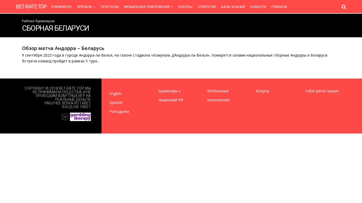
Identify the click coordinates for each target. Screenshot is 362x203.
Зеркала (84, 6)
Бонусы (186, 6)
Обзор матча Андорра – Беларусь (63, 48)
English (115, 93)
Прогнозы (110, 6)
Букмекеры (62, 6)
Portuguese (119, 111)
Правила (279, 6)
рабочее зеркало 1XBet (68, 103)
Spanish (116, 102)
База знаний (233, 6)
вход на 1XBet (76, 107)
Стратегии (207, 6)
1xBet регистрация (322, 90)
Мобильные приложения (147, 6)
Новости (258, 6)
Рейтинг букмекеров (38, 21)
